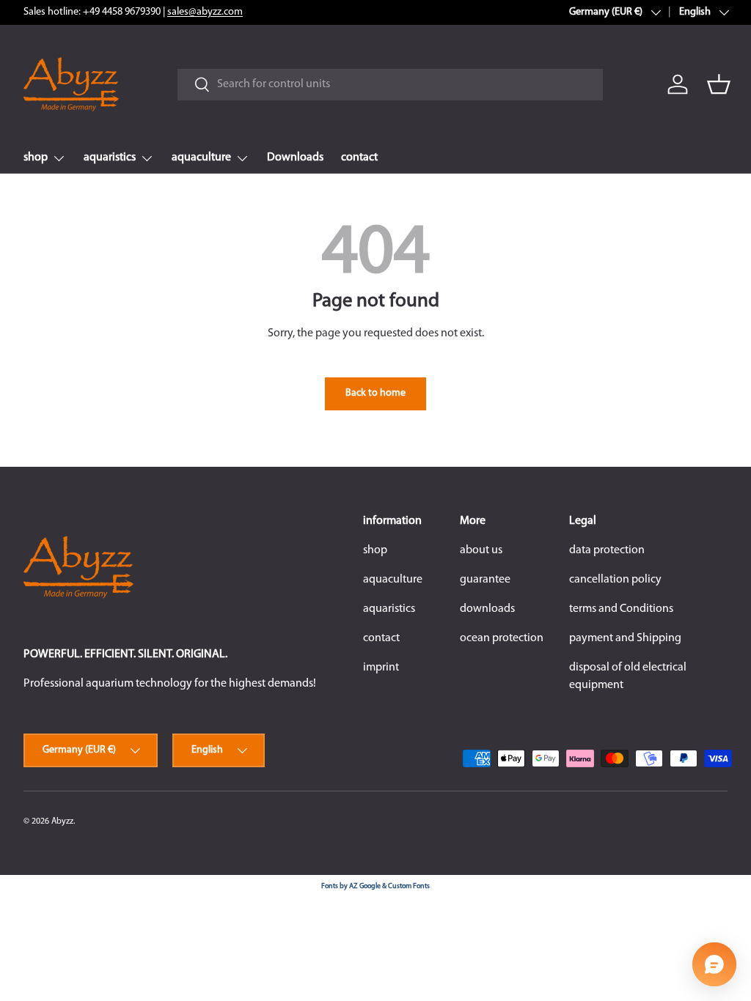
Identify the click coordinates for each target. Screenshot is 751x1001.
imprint (381, 667)
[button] (719, 84)
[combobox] (389, 84)
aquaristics (389, 609)
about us (481, 550)
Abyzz (62, 821)
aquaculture (392, 580)
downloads (487, 609)
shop (375, 550)
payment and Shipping (625, 638)
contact (359, 157)
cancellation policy (615, 580)
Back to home (375, 393)
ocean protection (501, 638)
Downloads (295, 157)
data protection (607, 550)
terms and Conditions (621, 609)
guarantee (485, 580)
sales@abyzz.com (205, 12)
